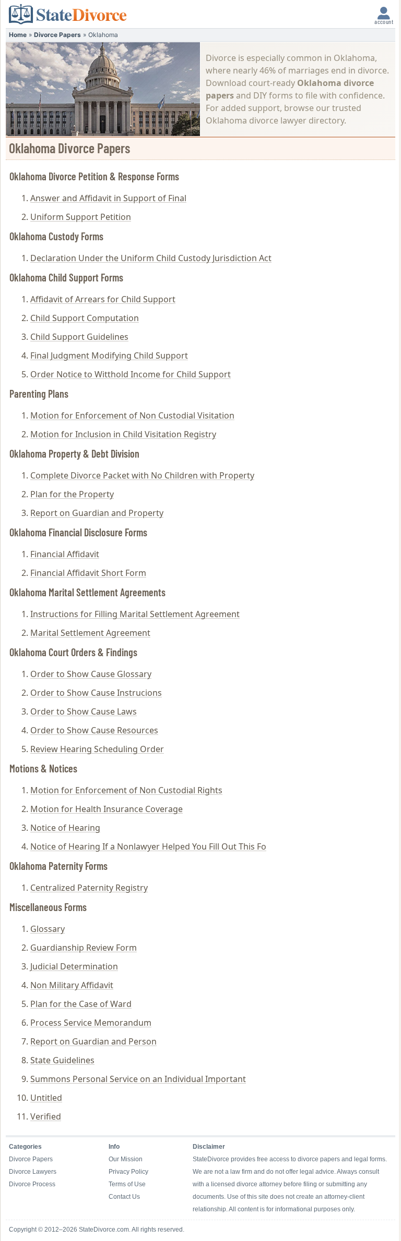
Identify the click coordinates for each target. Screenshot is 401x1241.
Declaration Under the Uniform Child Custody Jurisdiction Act (151, 258)
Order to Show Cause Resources (94, 730)
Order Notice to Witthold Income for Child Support (130, 374)
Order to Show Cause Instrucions (96, 692)
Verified (45, 1116)
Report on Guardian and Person (93, 1041)
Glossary (47, 929)
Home (18, 35)
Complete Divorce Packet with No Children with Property (142, 475)
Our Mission (126, 1159)
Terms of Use (127, 1184)
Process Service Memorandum (90, 1022)
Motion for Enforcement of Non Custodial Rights (126, 790)
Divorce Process (32, 1184)
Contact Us (124, 1196)
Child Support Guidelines (79, 336)
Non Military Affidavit (71, 985)
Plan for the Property (72, 494)
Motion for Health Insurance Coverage (106, 809)
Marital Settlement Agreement (90, 632)
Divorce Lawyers (32, 1171)
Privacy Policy (128, 1171)
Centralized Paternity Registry (89, 887)
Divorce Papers (57, 35)
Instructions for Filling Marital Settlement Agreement (135, 614)
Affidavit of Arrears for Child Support (102, 299)
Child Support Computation (84, 318)
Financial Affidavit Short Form (88, 573)
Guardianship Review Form (83, 947)
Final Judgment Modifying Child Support (109, 355)
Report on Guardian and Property (96, 513)
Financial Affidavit (64, 554)
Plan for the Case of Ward (81, 1004)
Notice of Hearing (65, 827)
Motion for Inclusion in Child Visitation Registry (123, 434)
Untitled (46, 1097)
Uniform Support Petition (80, 217)
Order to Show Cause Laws (83, 711)
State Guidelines (62, 1060)
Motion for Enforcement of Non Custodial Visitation (132, 415)
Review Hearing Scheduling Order (97, 749)
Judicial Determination (74, 966)
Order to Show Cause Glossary (90, 674)
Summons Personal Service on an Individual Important (138, 1079)
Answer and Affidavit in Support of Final (108, 198)
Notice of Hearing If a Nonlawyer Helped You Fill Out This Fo (148, 846)
